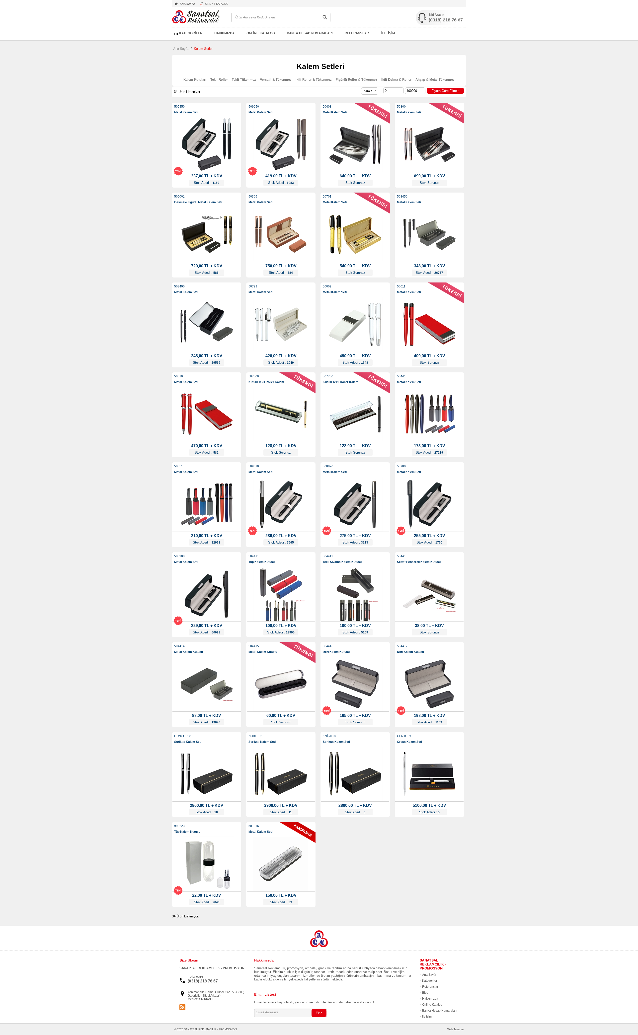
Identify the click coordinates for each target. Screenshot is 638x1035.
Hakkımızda (430, 998)
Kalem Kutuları (194, 79)
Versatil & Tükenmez (276, 79)
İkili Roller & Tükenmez (314, 79)
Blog (425, 992)
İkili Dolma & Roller (396, 79)
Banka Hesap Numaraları (439, 1010)
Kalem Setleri (203, 49)
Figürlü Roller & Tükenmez (356, 79)
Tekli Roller (219, 79)
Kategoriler (429, 980)
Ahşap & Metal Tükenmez (435, 79)
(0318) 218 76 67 (446, 19)
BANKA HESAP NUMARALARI (310, 33)
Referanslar (430, 986)
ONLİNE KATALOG (217, 3)
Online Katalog (432, 1004)
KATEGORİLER (190, 33)
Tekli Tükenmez (244, 79)
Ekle (319, 1013)
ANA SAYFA (187, 3)
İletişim (427, 1016)
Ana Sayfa (180, 49)
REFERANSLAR (357, 33)
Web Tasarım (455, 1029)
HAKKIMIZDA (224, 33)
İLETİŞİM (388, 33)
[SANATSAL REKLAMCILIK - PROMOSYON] (199, 17)
